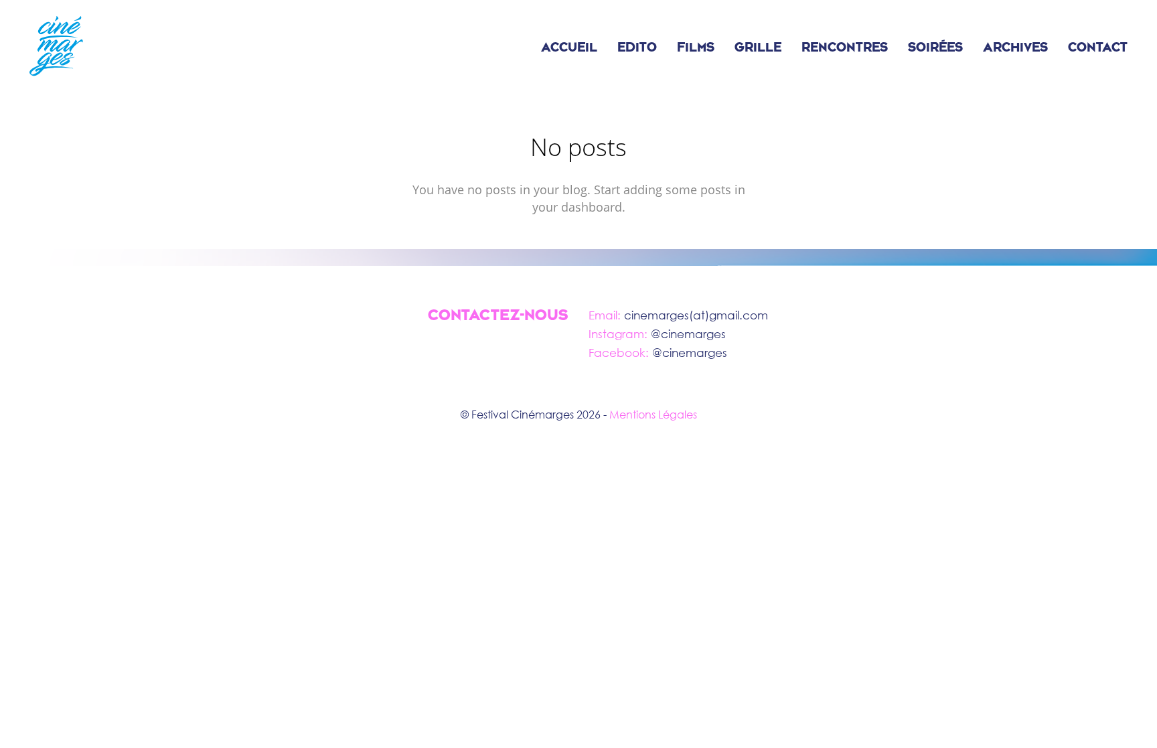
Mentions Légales (653, 414)
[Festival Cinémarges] (56, 47)
